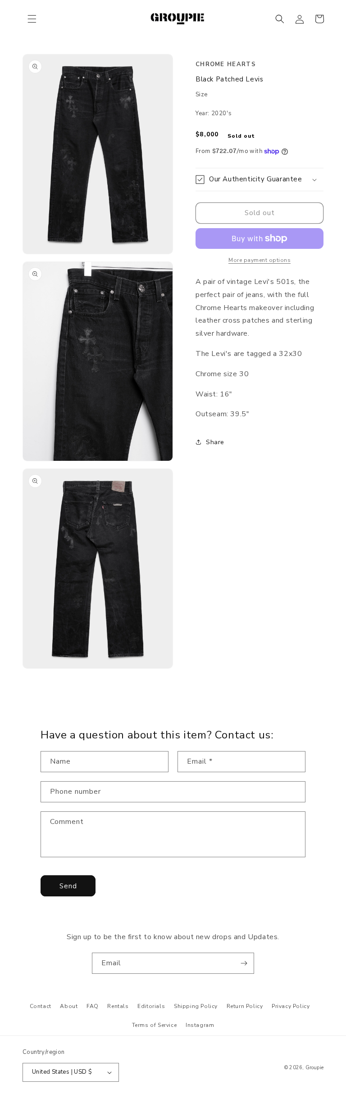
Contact (40, 1006)
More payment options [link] (259, 260)
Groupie (314, 1067)
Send (68, 886)
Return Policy (245, 1006)
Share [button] (215, 442)
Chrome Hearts (226, 64)
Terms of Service (154, 1025)
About (68, 1006)
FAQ (92, 1006)
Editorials (151, 1006)
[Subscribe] (244, 963)
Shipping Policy (196, 1006)
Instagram (200, 1025)
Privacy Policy (291, 1006)
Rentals (117, 1006)
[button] (32, 19)
